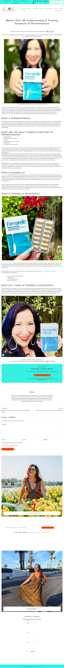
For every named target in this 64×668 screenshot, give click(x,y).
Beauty (29, 8)
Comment (4, 424)
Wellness (49, 8)
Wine (61, 8)
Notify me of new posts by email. (10, 445)
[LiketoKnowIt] (45, 1)
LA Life (24, 10)
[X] (51, 31)
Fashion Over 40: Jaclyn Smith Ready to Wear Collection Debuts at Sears (16, 410)
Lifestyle (42, 8)
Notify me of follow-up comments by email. (12, 442)
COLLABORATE (16, 3)
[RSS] (47, 1)
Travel (56, 8)
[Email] (33, 1)
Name (3, 439)
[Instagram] (37, 1)
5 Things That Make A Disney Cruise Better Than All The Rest (48, 409)
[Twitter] (39, 1)
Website (46, 439)
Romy (32, 392)
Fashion (35, 8)
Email (24, 439)
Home (23, 8)
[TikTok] (43, 1)
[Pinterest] (41, 1)
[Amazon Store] (33, 3)
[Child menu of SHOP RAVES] (59, 11)
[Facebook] (35, 1)
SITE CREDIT (39, 666)
